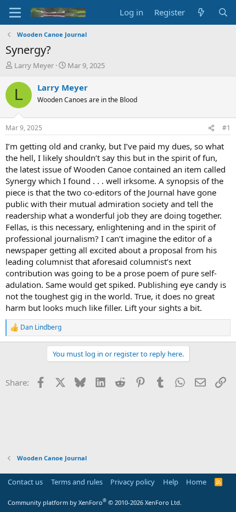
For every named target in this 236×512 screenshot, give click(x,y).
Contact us (25, 482)
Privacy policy (132, 482)
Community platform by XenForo (95, 502)
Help (170, 482)
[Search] (223, 12)
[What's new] (201, 12)
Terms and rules (77, 482)
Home (196, 482)
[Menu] (15, 13)
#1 (226, 127)
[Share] (211, 128)
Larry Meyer (34, 65)
